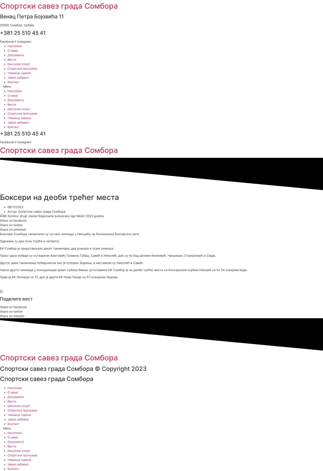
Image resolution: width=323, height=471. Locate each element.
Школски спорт (18, 64)
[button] (161, 86)
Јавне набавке (18, 77)
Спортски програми (22, 68)
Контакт (13, 82)
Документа (15, 55)
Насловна (14, 46)
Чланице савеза (19, 73)
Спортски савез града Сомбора (59, 5)
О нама (12, 50)
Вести (11, 59)
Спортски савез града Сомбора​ (59, 150)
